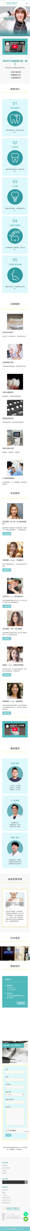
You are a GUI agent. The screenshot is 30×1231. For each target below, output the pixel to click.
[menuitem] (27, 3)
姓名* (7, 1069)
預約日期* (8, 1092)
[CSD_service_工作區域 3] (15, 197)
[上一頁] (1, 21)
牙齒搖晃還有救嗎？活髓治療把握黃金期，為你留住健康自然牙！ (14, 905)
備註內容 (8, 1107)
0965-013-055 (11, 987)
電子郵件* (8, 1084)
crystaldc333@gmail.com (13, 1216)
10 (18, 958)
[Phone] (26, 1214)
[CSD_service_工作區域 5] (15, 275)
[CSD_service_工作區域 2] (15, 158)
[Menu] (27, 3)
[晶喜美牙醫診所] (12, 3)
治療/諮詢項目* (10, 1099)
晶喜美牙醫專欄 (6, 1168)
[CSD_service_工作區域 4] (15, 236)
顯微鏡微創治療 (6, 1202)
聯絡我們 (4, 1173)
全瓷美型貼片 (5, 1190)
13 (22, 958)
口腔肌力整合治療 (6, 1200)
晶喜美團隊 (4, 1165)
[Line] (26, 1219)
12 (21, 958)
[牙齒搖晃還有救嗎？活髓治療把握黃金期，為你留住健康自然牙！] (15, 897)
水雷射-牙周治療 (6, 1197)
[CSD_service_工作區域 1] (15, 119)
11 (20, 958)
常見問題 (4, 1170)
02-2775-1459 (11, 989)
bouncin (26, 1228)
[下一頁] (28, 21)
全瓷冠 (3, 1192)
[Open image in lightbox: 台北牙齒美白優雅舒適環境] (24, 959)
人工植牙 (4, 1195)
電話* (7, 1077)
